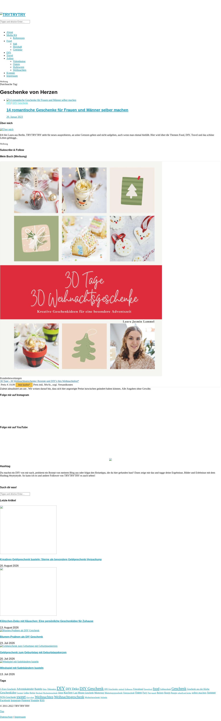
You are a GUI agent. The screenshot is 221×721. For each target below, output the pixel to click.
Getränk (20, 693)
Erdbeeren (129, 689)
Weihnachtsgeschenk (69, 697)
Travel (9, 55)
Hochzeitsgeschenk (50, 693)
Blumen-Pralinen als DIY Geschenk (21, 636)
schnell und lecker (184, 693)
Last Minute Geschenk (83, 693)
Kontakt (10, 73)
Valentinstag (19, 61)
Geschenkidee (8, 692)
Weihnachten (19, 70)
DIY (8, 52)
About (9, 32)
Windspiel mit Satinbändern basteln (22, 668)
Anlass (9, 58)
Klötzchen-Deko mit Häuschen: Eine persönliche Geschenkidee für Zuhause (46, 621)
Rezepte (174, 693)
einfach (121, 689)
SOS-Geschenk (8, 697)
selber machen (199, 692)
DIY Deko (72, 688)
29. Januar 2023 (14, 116)
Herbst (32, 693)
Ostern (16, 64)
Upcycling (30, 697)
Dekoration (51, 689)
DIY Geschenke (111, 689)
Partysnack (152, 693)
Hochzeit (39, 693)
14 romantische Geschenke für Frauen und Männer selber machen (67, 110)
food (156, 689)
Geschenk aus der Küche (198, 689)
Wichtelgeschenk (92, 697)
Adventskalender (25, 689)
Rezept (167, 692)
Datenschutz (6, 717)
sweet (21, 696)
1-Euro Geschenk (8, 689)
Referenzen (19, 38)
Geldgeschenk (165, 689)
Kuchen (68, 692)
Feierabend (138, 689)
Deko (45, 689)
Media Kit (11, 35)
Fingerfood (148, 689)
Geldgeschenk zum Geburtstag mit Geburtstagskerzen (33, 652)
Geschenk (178, 688)
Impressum (12, 75)
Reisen (160, 692)
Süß (15, 43)
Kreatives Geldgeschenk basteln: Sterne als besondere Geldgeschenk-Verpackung (51, 559)
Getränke (17, 49)
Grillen (26, 693)
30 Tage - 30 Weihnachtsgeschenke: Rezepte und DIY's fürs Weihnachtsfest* (39, 381)
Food (9, 41)
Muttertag (99, 692)
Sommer (211, 692)
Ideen (60, 693)
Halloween (18, 67)
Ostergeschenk (128, 693)
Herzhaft (17, 46)
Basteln (38, 688)
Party (145, 693)
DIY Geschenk (20, 103)
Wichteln (103, 697)
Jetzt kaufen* (24, 385)
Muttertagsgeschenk (113, 693)
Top (2, 711)
